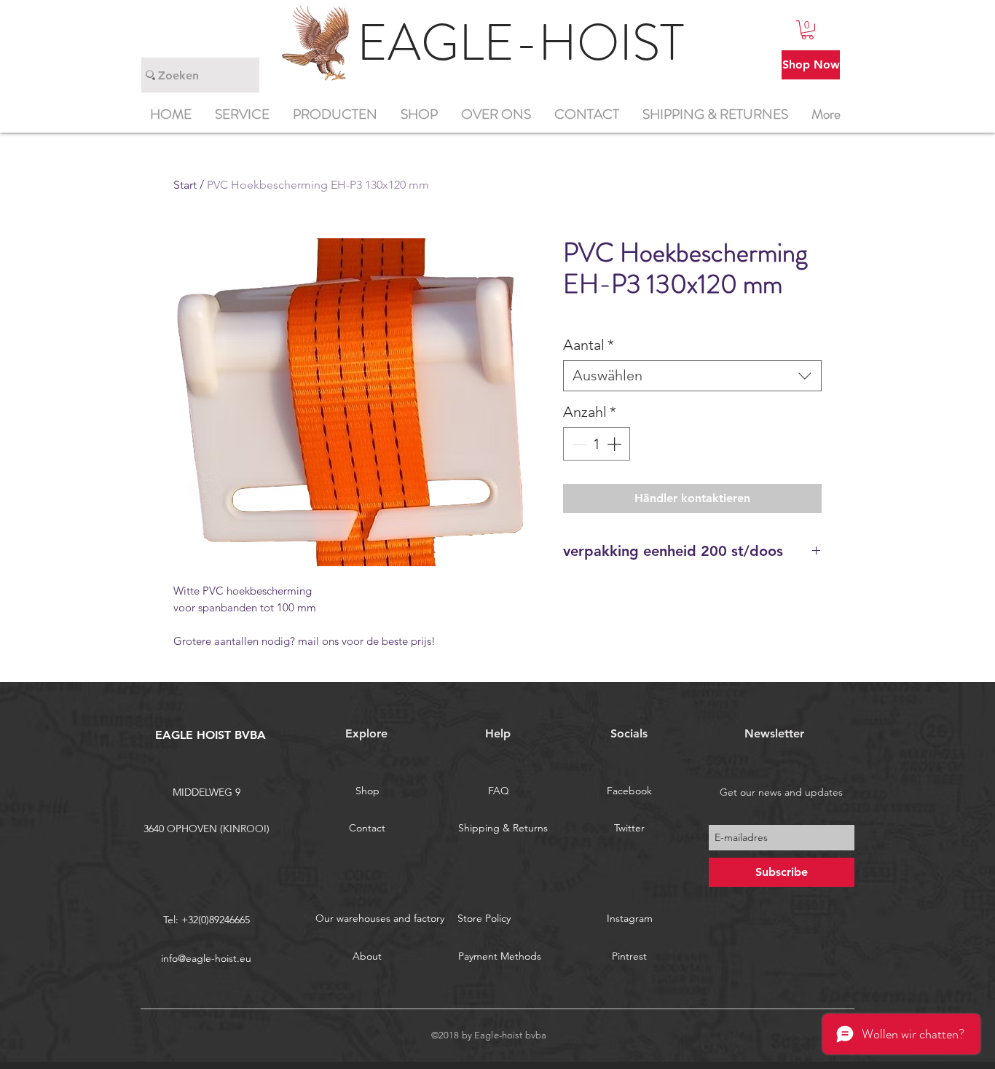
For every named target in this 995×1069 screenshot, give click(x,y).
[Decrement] (577, 444)
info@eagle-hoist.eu (206, 958)
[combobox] (692, 375)
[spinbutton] (596, 444)
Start (185, 185)
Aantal (588, 344)
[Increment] (615, 444)
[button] (807, 29)
